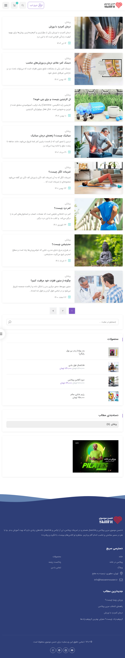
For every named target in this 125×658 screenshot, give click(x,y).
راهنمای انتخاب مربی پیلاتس (110, 606)
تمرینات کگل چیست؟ (60, 172)
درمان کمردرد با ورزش (60, 27)
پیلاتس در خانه (116, 562)
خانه (121, 556)
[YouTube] (72, 650)
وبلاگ (120, 567)
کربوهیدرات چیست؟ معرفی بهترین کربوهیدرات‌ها (101, 619)
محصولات (57, 556)
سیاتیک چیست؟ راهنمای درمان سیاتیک (51, 136)
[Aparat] (65, 650)
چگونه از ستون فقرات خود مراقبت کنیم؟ (51, 281)
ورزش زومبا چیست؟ (114, 600)
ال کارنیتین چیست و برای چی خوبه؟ (52, 99)
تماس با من (56, 567)
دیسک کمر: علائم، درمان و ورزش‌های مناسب (48, 63)
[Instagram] (53, 650)
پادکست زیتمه (55, 562)
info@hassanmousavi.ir (106, 580)
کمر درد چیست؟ (62, 208)
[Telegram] (59, 650)
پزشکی (68, 22)
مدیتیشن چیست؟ (61, 244)
